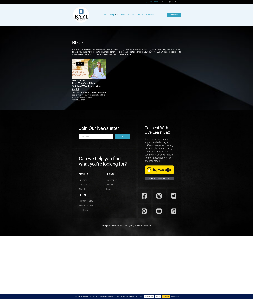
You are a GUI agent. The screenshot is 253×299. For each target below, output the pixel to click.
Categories (111, 180)
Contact (131, 15)
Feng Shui (76, 80)
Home (105, 15)
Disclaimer (150, 15)
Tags (108, 189)
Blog (112, 15)
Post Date (111, 184)
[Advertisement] (59, 265)
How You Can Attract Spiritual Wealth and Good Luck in (87, 86)
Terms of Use (86, 205)
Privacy (140, 15)
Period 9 (85, 80)
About (123, 15)
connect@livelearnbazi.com (172, 2)
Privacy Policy (86, 201)
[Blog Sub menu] (116, 14)
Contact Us (174, 15)
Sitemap (83, 180)
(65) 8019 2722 (154, 2)
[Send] (122, 136)
